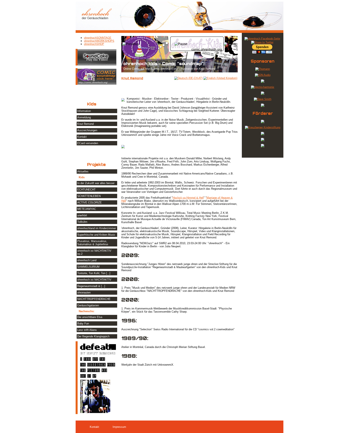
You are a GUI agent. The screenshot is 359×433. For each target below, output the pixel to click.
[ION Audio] (262, 75)
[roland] (262, 93)
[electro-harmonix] (262, 87)
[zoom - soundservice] (262, 81)
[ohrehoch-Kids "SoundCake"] (96, 64)
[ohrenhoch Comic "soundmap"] (96, 83)
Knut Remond (132, 78)
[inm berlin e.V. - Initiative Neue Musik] (262, 134)
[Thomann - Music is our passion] (262, 69)
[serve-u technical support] (262, 106)
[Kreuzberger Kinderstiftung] (262, 127)
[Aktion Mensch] (262, 122)
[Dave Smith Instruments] (262, 99)
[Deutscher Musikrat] (262, 140)
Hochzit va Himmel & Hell (188, 197)
